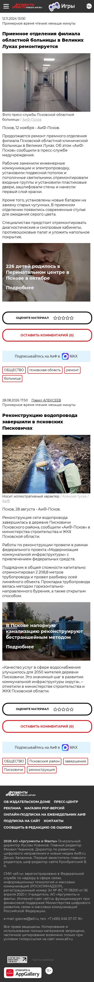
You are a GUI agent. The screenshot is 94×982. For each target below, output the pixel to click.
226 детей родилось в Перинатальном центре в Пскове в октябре (37, 272)
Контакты (53, 821)
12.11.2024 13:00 (13, 19)
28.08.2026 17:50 (15, 400)
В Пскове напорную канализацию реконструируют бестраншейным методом (44, 631)
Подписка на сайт (22, 821)
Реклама (12, 808)
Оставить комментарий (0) (47, 335)
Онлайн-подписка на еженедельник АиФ (45, 814)
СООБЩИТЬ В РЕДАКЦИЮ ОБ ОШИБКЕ (38, 827)
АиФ (6, 501)
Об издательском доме (27, 802)
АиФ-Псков (32, 119)
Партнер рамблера (43, 959)
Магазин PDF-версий (44, 808)
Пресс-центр (66, 802)
